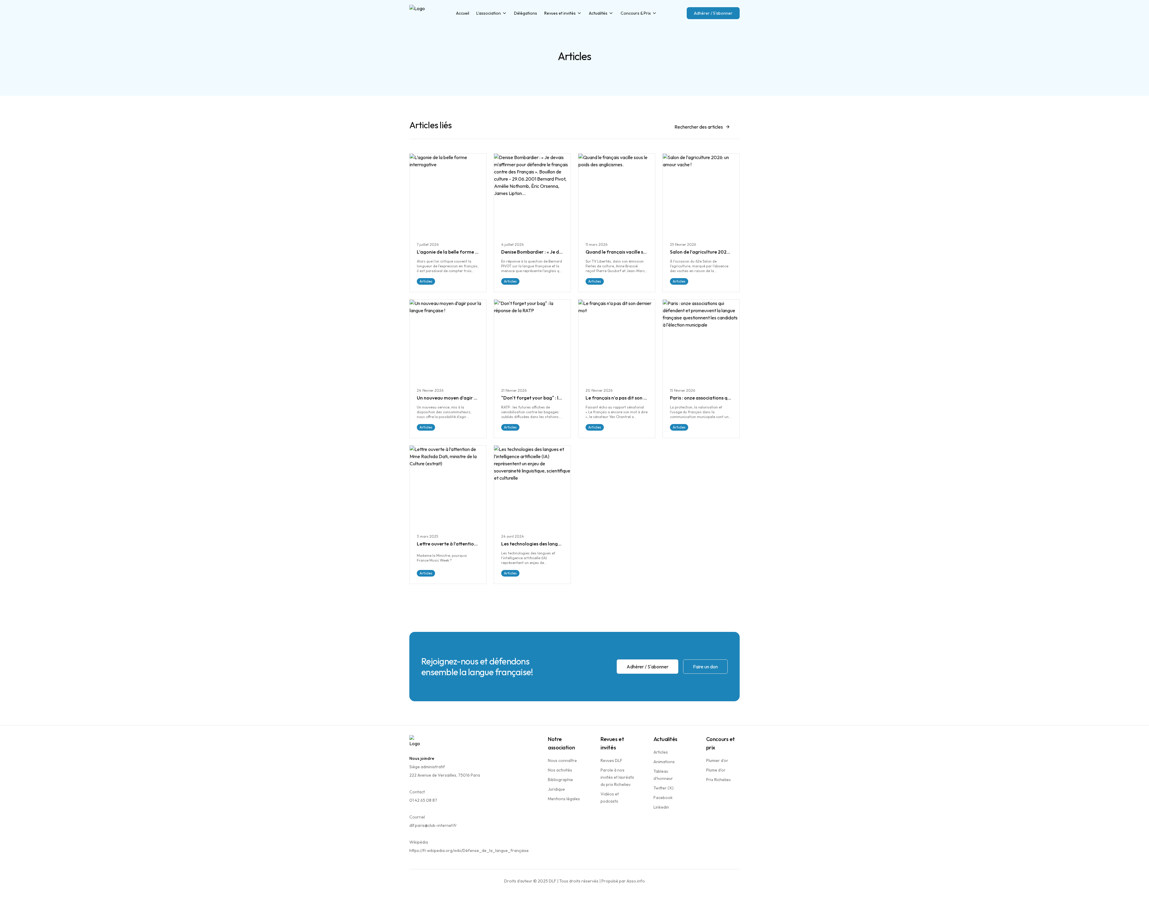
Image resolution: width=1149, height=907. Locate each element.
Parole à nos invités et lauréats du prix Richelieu (617, 777)
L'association (488, 13)
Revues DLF (611, 760)
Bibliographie (560, 779)
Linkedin (661, 807)
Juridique (556, 789)
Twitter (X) (663, 788)
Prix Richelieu (718, 779)
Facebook (663, 797)
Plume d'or (716, 770)
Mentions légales (564, 798)
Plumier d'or (717, 760)
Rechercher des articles (698, 127)
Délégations (525, 13)
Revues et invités (560, 13)
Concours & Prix (636, 13)
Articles (660, 752)
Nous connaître (562, 760)
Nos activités (560, 770)
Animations (664, 761)
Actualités (598, 13)
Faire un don (705, 667)
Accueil (462, 13)
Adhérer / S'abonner (713, 13)
